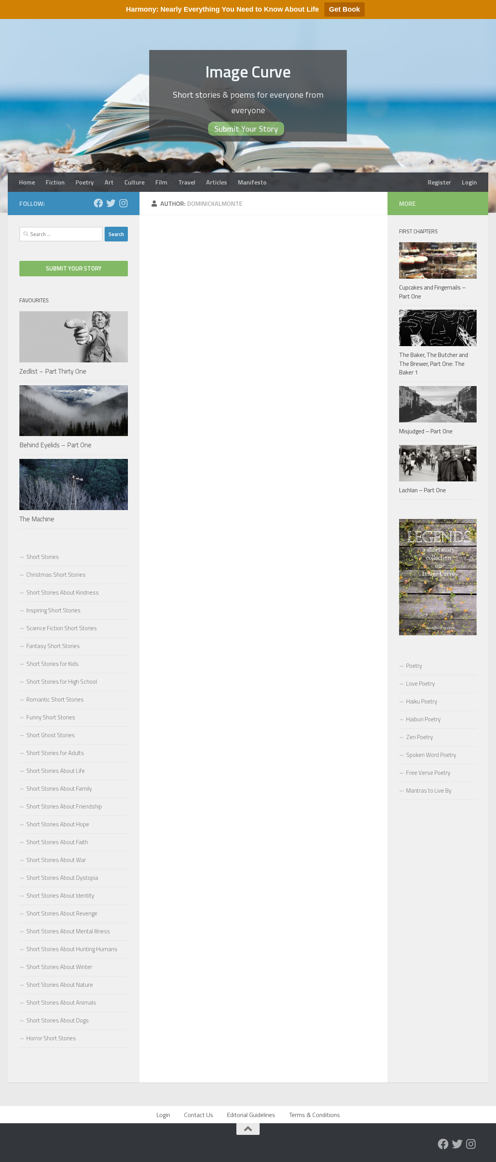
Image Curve (248, 71)
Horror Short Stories (51, 1038)
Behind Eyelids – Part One (55, 445)
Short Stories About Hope (57, 824)
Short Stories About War (56, 859)
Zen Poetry (419, 737)
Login (469, 182)
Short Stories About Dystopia (62, 877)
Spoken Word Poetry (431, 754)
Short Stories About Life (55, 770)
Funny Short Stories (50, 717)
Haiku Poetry (421, 701)
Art (109, 182)
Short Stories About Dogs (57, 1020)
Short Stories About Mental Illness (68, 931)
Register (439, 182)
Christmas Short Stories (56, 574)
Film (161, 182)
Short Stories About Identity (60, 895)
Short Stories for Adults (55, 752)
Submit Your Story (246, 128)
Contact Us (198, 1114)
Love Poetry (420, 683)
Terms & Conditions (314, 1114)
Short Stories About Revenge (61, 913)
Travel (186, 182)
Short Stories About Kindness (62, 592)
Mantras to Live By (428, 790)
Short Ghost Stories (50, 735)
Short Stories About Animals (61, 1002)
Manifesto (252, 182)
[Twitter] (110, 203)
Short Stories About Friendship (64, 806)
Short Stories (42, 556)
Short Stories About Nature (59, 984)
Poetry (85, 182)
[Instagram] (123, 203)
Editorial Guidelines (251, 1114)
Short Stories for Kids (52, 663)
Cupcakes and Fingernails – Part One (432, 292)
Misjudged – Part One (426, 431)
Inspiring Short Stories (53, 610)
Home (27, 182)
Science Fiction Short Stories (61, 628)
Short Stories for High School (61, 681)
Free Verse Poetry (428, 772)
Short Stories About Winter (59, 966)
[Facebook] (98, 203)
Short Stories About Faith (57, 842)
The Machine (36, 519)
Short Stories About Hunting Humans (71, 949)
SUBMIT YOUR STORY (74, 268)
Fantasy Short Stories (53, 645)
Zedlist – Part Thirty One (52, 371)
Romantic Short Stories (55, 699)
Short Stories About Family (59, 788)
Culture (134, 182)
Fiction (55, 182)
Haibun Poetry (423, 719)
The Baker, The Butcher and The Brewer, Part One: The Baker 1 (433, 363)
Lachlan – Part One (422, 490)
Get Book (344, 9)
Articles (216, 182)
